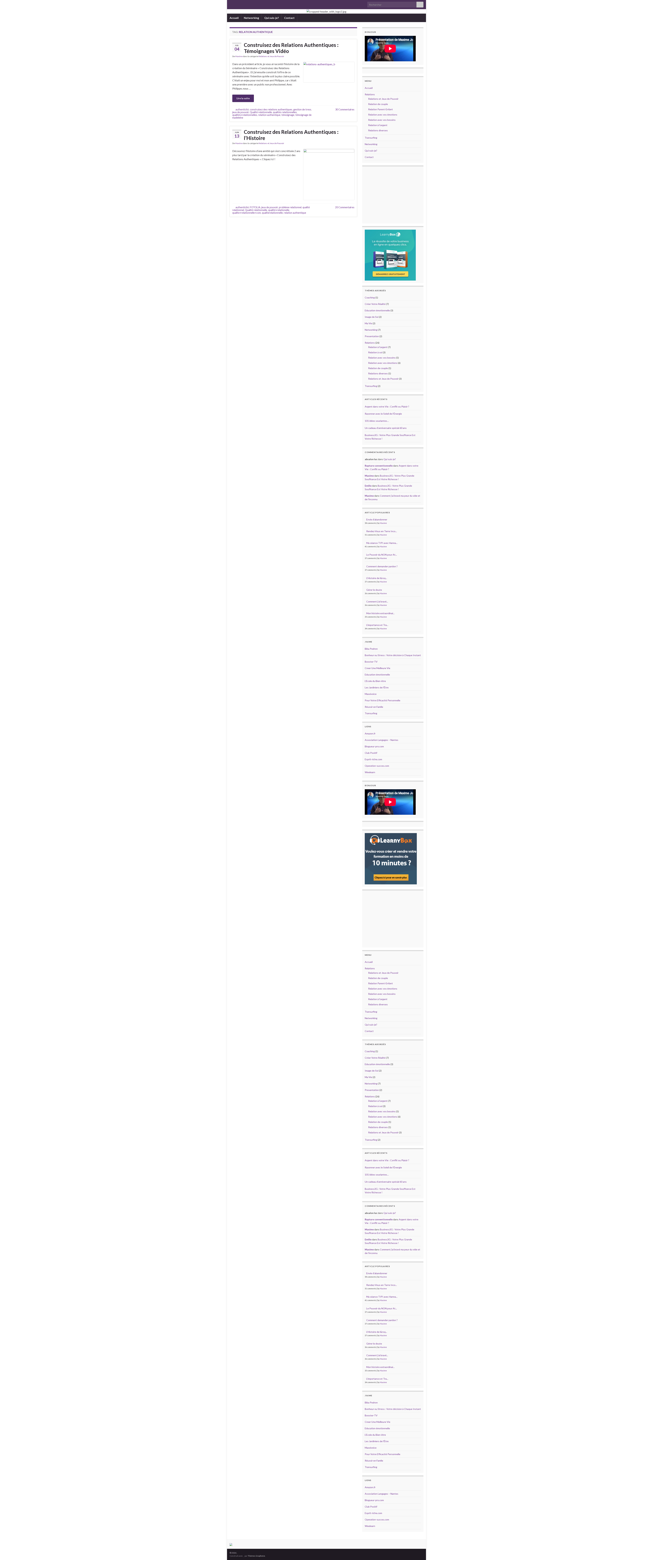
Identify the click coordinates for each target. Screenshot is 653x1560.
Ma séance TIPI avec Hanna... (381, 542)
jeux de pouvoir (240, 112)
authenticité (242, 109)
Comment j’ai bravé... (377, 601)
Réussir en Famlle (374, 706)
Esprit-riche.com (373, 759)
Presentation (372, 336)
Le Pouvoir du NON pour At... (381, 554)
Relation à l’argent (377, 125)
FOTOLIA (255, 207)
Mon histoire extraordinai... (380, 613)
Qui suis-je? (271, 17)
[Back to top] (645, 1552)
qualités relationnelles (285, 112)
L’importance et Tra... (377, 624)
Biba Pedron (371, 648)
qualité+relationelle (278, 210)
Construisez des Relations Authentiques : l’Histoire (291, 135)
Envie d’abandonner (376, 519)
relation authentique (269, 114)
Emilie (368, 485)
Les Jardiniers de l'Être (377, 687)
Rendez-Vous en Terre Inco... (381, 531)
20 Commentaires (344, 207)
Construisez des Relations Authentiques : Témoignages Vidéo (291, 48)
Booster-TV (371, 661)
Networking (251, 17)
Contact (289, 17)
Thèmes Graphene (256, 1556)
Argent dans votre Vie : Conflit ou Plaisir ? (387, 406)
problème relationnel (290, 207)
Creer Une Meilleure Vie (377, 668)
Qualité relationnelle (261, 112)
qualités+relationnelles (244, 114)
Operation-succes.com (377, 765)
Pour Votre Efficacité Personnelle (382, 700)
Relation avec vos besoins (382, 119)
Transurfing (371, 137)
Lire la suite (243, 98)
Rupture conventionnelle (379, 465)
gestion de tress (302, 109)
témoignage (287, 114)
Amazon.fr (370, 733)
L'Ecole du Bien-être (375, 681)
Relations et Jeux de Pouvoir (271, 56)
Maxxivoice (370, 693)
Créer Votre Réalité (375, 303)
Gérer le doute (374, 589)
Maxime (239, 56)
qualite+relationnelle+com (246, 212)
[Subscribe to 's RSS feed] (231, 3)
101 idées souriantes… (377, 420)
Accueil (234, 17)
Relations (370, 94)
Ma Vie (368, 323)
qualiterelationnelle (272, 212)
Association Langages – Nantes (381, 739)
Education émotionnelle (377, 310)
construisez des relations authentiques (271, 109)
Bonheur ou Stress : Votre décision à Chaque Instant (393, 655)
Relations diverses (378, 130)
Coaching (370, 297)
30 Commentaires (344, 109)
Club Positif (371, 752)
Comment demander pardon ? (382, 566)
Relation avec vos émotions (382, 114)
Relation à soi (375, 352)
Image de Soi (371, 316)
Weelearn (370, 772)
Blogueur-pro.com (374, 746)
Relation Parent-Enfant (380, 109)
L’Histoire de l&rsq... (376, 578)
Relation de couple (378, 104)
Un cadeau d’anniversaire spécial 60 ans (386, 427)
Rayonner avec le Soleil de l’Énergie (383, 413)
